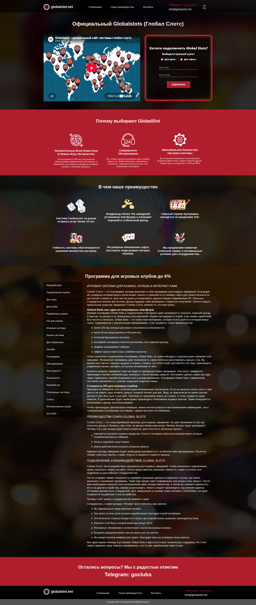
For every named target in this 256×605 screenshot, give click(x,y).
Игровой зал (53, 385)
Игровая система (56, 328)
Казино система (55, 335)
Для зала (51, 299)
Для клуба (52, 306)
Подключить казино (57, 313)
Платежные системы (58, 392)
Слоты (50, 399)
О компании (95, 7)
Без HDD (51, 413)
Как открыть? (54, 371)
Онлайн (51, 349)
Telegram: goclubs (183, 5)
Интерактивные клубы (59, 406)
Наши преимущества (122, 7)
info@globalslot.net (180, 9)
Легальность (53, 378)
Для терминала (55, 342)
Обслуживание (55, 363)
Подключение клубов (58, 292)
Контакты (148, 7)
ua (204, 5)
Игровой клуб (54, 285)
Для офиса (190, 59)
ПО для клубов (55, 321)
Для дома (170, 59)
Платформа (53, 356)
